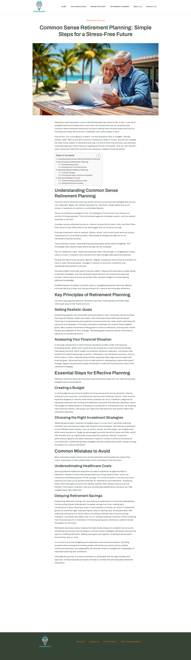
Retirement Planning (119, 6)
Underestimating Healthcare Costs (74, 181)
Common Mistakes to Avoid (69, 178)
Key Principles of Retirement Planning (73, 162)
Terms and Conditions (131, 642)
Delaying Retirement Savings (72, 183)
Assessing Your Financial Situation (74, 167)
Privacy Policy (110, 642)
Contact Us (151, 6)
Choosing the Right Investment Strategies (77, 175)
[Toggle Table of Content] (97, 156)
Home (63, 6)
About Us (138, 6)
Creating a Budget (68, 172)
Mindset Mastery (98, 6)
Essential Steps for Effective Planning (73, 170)
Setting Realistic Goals (70, 164)
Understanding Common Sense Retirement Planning (79, 159)
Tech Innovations (78, 6)
